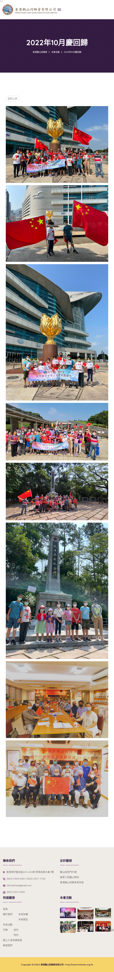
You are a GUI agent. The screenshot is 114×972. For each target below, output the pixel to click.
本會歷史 (23, 919)
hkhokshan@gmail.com (19, 885)
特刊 (16, 935)
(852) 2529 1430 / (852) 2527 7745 (26, 878)
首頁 (5, 909)
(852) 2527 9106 (16, 892)
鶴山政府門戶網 (68, 872)
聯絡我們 (7, 945)
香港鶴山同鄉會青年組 (72, 882)
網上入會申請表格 (12, 940)
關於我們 (7, 914)
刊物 (5, 929)
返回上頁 (12, 98)
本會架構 (23, 914)
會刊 (16, 929)
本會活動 (7, 924)
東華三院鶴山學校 (69, 877)
